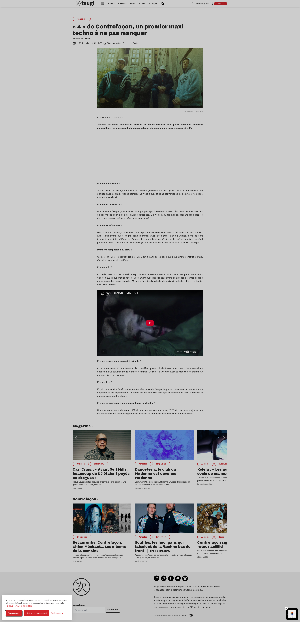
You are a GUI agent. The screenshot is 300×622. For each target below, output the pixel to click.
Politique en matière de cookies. (19, 605)
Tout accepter (13, 613)
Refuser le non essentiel (36, 613)
